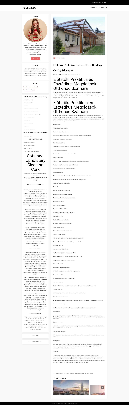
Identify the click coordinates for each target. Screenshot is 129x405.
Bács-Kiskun (28, 68)
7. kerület (32, 320)
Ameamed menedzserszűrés (31, 109)
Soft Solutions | (68, 403)
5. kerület (37, 318)
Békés (37, 68)
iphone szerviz (28, 136)
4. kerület (32, 318)
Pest (40, 73)
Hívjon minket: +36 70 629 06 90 (99, 2)
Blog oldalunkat (40, 43)
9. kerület (42, 320)
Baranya (33, 68)
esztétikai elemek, (73, 115)
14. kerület (36, 324)
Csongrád (35, 70)
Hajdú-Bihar (30, 71)
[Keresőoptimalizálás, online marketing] (29, 9)
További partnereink (29, 130)
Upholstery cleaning (35, 184)
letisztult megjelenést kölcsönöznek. (80, 161)
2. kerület (43, 317)
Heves (34, 71)
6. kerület (42, 318)
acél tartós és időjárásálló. (61, 150)
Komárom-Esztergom (30, 73)
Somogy (44, 73)
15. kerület (42, 324)
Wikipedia (26, 127)
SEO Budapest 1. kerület (34, 317)
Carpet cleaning (43, 97)
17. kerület (34, 326)
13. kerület (31, 324)
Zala (35, 77)
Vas (40, 75)
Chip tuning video (28, 124)
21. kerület (43, 327)
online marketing (29, 89)
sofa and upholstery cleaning (30, 173)
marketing (33, 86)
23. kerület (38, 329)
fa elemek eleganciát (64, 146)
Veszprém (44, 75)
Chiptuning (27, 121)
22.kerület (32, 329)
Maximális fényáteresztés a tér (60, 168)
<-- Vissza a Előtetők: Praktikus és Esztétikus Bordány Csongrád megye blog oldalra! (73, 373)
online (26, 86)
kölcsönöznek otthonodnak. (86, 117)
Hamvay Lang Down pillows (31, 112)
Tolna (38, 75)
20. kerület (37, 327)
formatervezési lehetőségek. (65, 139)
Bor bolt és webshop (29, 118)
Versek (26, 106)
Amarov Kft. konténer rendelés (32, 115)
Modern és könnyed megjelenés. (61, 131)
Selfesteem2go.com (29, 142)
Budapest (30, 70)
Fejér (39, 70)
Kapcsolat (103, 7)
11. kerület (34, 322)
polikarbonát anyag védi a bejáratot (68, 135)
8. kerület (37, 320)
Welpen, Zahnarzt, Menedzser (31, 151)
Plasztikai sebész (28, 103)
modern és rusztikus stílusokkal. (68, 153)
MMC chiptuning (28, 148)
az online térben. (36, 47)
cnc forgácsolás (28, 100)
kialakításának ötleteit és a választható (79, 119)
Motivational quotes (29, 145)
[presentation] (102, 387)
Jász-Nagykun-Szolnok (41, 71)
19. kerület (32, 327)
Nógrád (37, 73)
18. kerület (40, 326)
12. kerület (40, 322)
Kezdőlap (94, 7)
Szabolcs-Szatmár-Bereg (31, 75)
